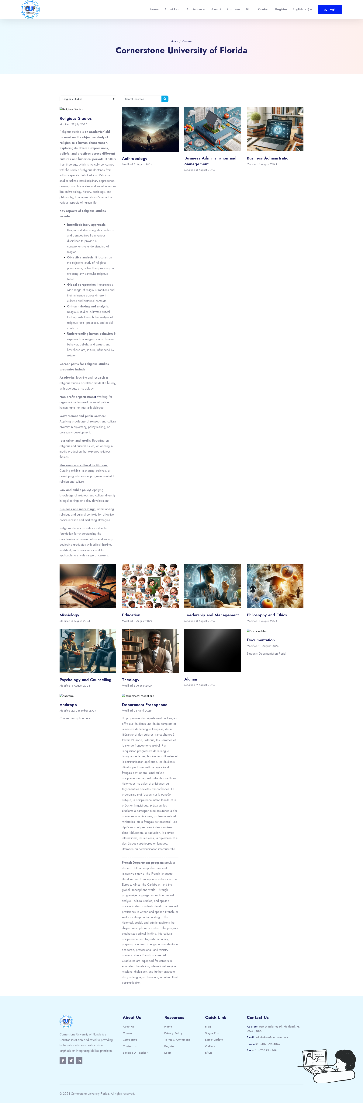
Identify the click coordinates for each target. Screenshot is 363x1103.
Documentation (261, 640)
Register (281, 9)
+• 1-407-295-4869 (264, 1050)
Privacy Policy (173, 1033)
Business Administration (269, 158)
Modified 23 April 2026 (137, 711)
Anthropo (68, 705)
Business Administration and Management (210, 161)
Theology (130, 680)
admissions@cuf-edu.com (271, 1037)
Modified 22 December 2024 (78, 711)
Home (154, 9)
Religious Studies (76, 118)
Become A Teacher (135, 1053)
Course (127, 1033)
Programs (233, 9)
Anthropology (134, 158)
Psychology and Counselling (85, 680)
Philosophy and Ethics (267, 615)
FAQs (208, 1053)
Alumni (216, 9)
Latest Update (214, 1040)
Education (131, 615)
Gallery (210, 1046)
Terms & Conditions (177, 1040)
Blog (249, 9)
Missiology (69, 615)
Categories (130, 1040)
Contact (264, 9)
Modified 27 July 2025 (73, 124)
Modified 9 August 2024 (199, 685)
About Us (171, 9)
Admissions (194, 9)
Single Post (212, 1033)
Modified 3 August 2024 (137, 164)
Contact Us (130, 1046)
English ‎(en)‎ (301, 9)
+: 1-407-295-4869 (268, 1044)
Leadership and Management (211, 615)
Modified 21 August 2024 (262, 646)
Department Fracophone (145, 705)
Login (332, 9)
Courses (187, 41)
